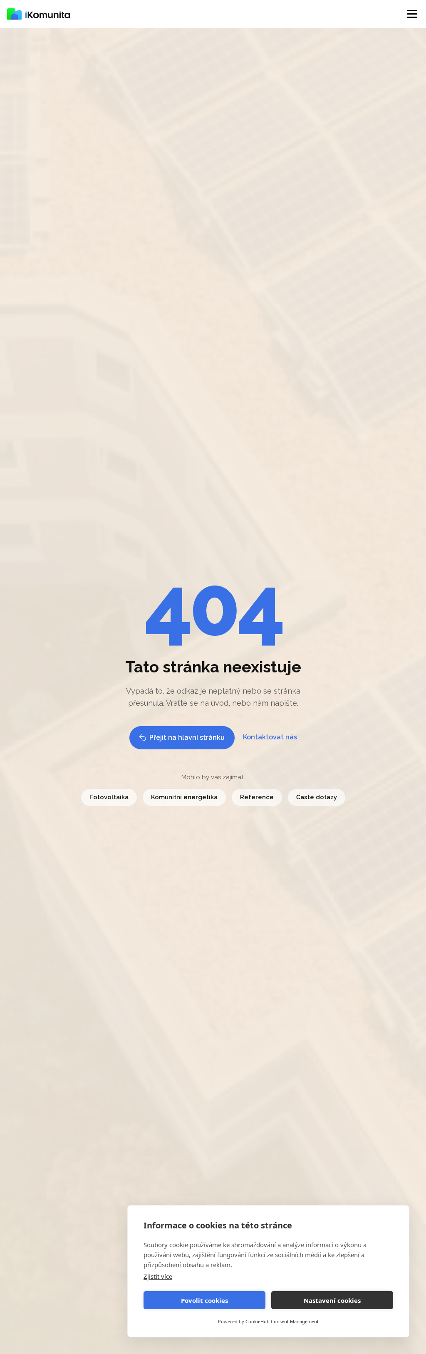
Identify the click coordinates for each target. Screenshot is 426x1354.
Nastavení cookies (332, 1300)
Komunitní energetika (184, 797)
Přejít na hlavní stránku (187, 737)
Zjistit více (158, 1276)
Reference (257, 797)
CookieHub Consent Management (282, 1321)
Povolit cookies (204, 1300)
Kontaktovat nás (270, 737)
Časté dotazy (316, 797)
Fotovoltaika (109, 797)
